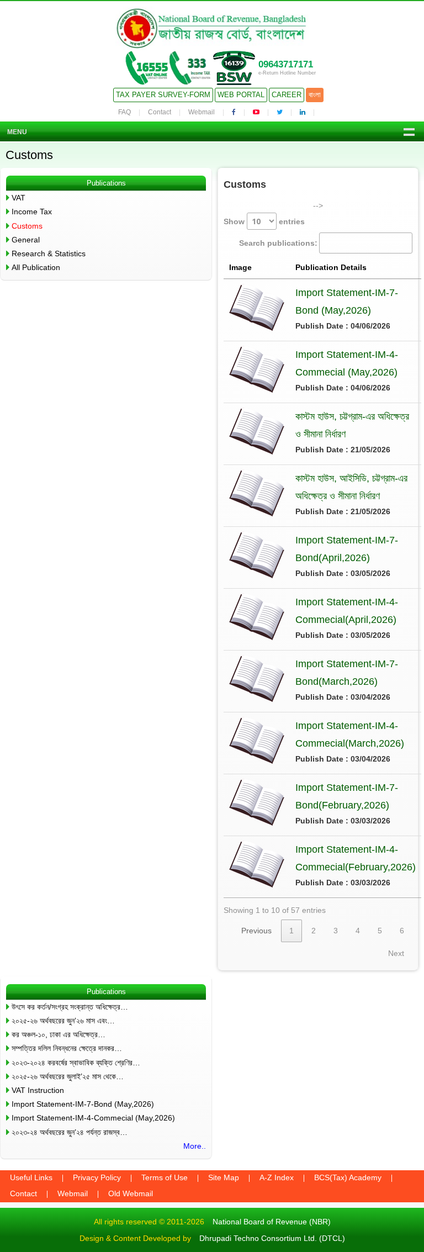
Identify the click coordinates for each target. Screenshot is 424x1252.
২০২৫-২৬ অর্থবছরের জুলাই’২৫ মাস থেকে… (68, 1076)
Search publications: (278, 243)
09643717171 (285, 64)
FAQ (124, 112)
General (26, 239)
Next (396, 953)
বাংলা (315, 95)
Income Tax (32, 211)
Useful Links (31, 1177)
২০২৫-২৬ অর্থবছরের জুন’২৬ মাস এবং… (63, 1020)
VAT (18, 197)
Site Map (223, 1177)
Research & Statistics (49, 253)
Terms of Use (164, 1177)
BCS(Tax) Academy (347, 1177)
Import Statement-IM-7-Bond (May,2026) (83, 1104)
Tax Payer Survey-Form (163, 95)
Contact (159, 112)
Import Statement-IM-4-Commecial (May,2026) (93, 1117)
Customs (27, 225)
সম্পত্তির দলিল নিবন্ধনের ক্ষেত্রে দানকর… (67, 1048)
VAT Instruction (38, 1090)
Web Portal (241, 95)
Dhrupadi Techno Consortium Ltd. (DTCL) (272, 1238)
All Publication (36, 267)
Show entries (264, 221)
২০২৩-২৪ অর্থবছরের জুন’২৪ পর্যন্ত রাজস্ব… (70, 1132)
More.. (194, 1146)
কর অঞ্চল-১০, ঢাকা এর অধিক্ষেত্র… (58, 1034)
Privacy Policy (97, 1177)
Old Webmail (130, 1193)
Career (286, 95)
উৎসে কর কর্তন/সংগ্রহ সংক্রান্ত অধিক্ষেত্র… (70, 1006)
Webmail (201, 112)
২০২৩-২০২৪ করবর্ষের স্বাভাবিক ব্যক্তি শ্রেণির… (76, 1062)
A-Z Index (276, 1177)
